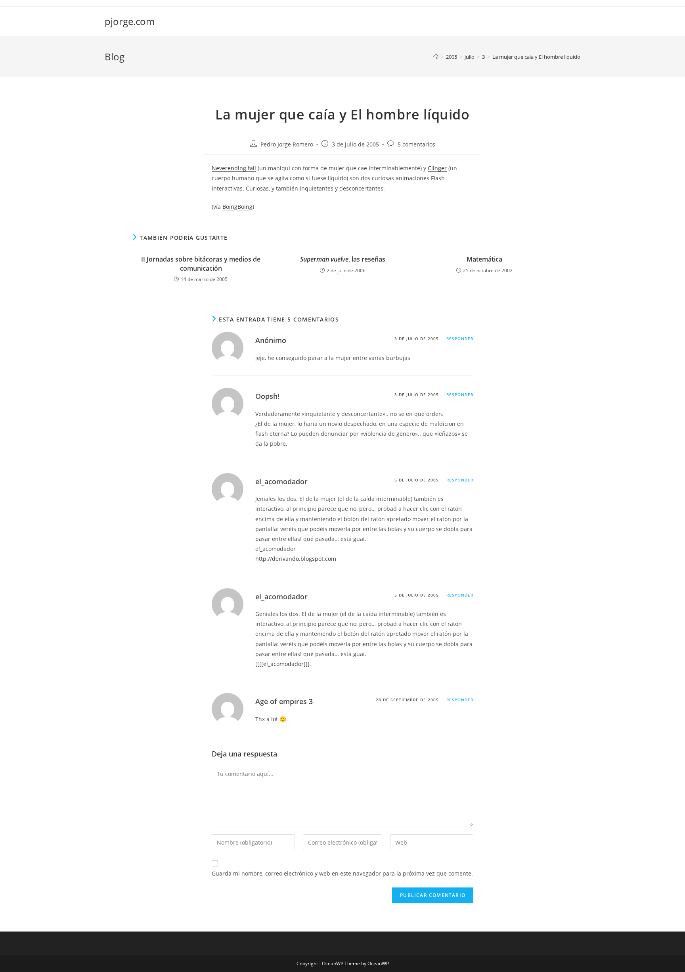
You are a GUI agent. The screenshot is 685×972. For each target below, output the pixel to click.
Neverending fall (234, 168)
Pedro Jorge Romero (286, 144)
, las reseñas (342, 259)
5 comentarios (416, 144)
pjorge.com (130, 21)
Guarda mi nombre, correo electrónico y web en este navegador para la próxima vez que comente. (342, 873)
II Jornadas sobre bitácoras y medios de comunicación (200, 263)
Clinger (437, 168)
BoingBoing (237, 206)
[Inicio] (435, 56)
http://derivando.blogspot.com (295, 558)
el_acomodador (283, 664)
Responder (459, 338)
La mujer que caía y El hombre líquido (536, 56)
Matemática (484, 259)
